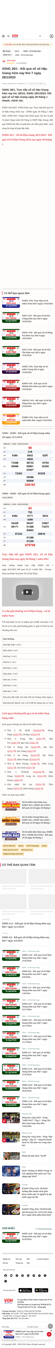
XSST (30, 751)
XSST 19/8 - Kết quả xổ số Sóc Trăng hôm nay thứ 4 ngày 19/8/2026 (36, 318)
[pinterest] (22, 1276)
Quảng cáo (6, 1259)
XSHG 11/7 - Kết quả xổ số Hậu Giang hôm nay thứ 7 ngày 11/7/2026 (37, 1039)
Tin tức (7, 51)
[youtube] (11, 1276)
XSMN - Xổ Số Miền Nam (32, 51)
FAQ (28, 1263)
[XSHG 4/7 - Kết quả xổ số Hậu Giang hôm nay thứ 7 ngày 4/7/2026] (11, 1052)
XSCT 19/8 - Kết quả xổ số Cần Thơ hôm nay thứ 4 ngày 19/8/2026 (36, 352)
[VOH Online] (15, 36)
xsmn (21, 846)
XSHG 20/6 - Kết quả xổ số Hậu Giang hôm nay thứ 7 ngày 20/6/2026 (37, 1087)
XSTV (29, 767)
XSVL (10, 767)
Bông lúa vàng (27, 1114)
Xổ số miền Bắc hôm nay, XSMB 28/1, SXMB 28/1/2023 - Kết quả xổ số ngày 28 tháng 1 (37, 834)
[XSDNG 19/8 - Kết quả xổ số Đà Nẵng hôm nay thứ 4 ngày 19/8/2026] (11, 402)
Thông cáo (19, 1263)
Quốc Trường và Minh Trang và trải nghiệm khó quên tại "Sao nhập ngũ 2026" (37, 1173)
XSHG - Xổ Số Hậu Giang (24, 55)
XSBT (14, 742)
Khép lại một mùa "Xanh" (34, 1155)
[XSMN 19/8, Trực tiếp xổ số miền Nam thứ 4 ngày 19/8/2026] (11, 302)
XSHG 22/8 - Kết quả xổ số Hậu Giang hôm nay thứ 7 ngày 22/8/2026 (37, 1236)
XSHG (18, 776)
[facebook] (5, 1276)
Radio (24, 1152)
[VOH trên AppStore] (25, 1290)
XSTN (10, 759)
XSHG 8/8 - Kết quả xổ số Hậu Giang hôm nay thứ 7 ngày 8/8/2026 (36, 974)
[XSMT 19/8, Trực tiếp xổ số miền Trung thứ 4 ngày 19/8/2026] (11, 368)
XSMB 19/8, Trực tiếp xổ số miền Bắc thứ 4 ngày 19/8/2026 (37, 418)
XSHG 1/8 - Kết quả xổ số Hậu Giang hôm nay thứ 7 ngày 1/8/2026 (36, 990)
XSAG (33, 755)
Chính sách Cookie (9, 1340)
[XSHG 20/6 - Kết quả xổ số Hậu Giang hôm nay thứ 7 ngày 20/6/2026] (11, 1085)
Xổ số (17, 51)
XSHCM (37, 730)
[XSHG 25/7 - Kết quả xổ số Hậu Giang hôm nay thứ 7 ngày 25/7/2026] (11, 1004)
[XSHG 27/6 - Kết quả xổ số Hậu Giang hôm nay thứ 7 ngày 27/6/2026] (11, 1069)
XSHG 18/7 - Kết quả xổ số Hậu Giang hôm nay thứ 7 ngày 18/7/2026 (37, 1022)
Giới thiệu (5, 1327)
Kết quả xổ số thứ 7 (11, 850)
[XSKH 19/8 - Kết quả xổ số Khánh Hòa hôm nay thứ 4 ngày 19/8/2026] (11, 385)
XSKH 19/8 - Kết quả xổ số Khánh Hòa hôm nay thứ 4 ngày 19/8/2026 (37, 386)
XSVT (39, 738)
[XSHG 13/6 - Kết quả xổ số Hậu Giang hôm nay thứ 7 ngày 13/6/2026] (11, 1101)
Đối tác (5, 1263)
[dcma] (39, 1276)
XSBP (17, 780)
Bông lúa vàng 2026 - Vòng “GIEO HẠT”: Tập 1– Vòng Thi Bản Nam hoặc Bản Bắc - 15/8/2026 (36, 1121)
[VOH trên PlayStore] (41, 1290)
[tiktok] (17, 1276)
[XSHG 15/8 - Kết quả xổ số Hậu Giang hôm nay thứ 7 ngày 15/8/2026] (11, 955)
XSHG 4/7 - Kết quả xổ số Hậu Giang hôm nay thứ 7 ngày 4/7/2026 (36, 1055)
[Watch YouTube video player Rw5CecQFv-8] (27, 592)
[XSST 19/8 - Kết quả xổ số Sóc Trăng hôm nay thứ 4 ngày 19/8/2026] (11, 317)
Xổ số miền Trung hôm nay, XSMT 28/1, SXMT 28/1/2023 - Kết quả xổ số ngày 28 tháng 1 (36, 819)
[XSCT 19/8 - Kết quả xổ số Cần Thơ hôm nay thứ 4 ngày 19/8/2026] (11, 351)
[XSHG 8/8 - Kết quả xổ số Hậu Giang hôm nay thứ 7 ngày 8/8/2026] (11, 971)
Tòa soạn (19, 1259)
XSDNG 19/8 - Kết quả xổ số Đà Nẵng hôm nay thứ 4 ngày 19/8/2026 (37, 403)
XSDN (34, 747)
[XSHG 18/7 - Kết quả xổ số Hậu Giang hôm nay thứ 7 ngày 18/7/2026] (11, 1020)
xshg (44, 846)
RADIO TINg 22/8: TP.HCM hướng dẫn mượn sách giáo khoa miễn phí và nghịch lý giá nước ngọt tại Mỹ (37, 1192)
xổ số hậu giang (33, 846)
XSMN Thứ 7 (7, 55)
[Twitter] (45, 1276)
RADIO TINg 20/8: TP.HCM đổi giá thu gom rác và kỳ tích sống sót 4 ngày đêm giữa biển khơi (37, 1212)
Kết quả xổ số (27, 850)
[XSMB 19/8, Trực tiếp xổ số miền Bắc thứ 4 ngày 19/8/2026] (11, 419)
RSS (28, 1259)
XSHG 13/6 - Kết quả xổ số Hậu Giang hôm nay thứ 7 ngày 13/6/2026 (37, 1104)
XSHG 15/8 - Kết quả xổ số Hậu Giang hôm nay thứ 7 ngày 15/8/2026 (37, 957)
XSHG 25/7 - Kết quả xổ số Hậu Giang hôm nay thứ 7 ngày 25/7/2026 (37, 1006)
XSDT (16, 734)
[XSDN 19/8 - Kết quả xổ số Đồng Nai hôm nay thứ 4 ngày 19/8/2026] (11, 334)
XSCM (34, 734)
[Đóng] (51, 1330)
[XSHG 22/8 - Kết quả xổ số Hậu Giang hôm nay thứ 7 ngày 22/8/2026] (11, 1237)
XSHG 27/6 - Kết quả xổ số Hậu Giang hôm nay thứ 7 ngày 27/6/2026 (37, 1071)
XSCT (10, 751)
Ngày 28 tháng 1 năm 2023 (13, 854)
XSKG (37, 788)
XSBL (32, 742)
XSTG (16, 788)
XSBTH (33, 759)
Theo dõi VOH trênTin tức (37, 83)
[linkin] (28, 1276)
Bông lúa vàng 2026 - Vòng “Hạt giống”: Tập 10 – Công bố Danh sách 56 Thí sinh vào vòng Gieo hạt (37, 1141)
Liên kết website (43, 1259)
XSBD (33, 763)
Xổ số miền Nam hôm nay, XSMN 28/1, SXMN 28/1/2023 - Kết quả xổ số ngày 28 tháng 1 (36, 805)
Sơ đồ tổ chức (33, 1327)
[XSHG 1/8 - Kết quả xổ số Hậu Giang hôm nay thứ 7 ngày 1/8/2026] (11, 987)
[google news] (34, 1276)
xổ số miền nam (9, 846)
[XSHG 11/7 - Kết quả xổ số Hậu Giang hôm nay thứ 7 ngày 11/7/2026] (11, 1036)
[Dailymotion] (5, 1281)
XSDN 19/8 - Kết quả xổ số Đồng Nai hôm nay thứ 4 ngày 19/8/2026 (37, 335)
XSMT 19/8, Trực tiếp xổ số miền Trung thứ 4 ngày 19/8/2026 (35, 369)
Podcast (25, 1185)
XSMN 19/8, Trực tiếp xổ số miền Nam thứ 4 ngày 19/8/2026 (37, 302)
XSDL (39, 784)
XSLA (40, 776)
